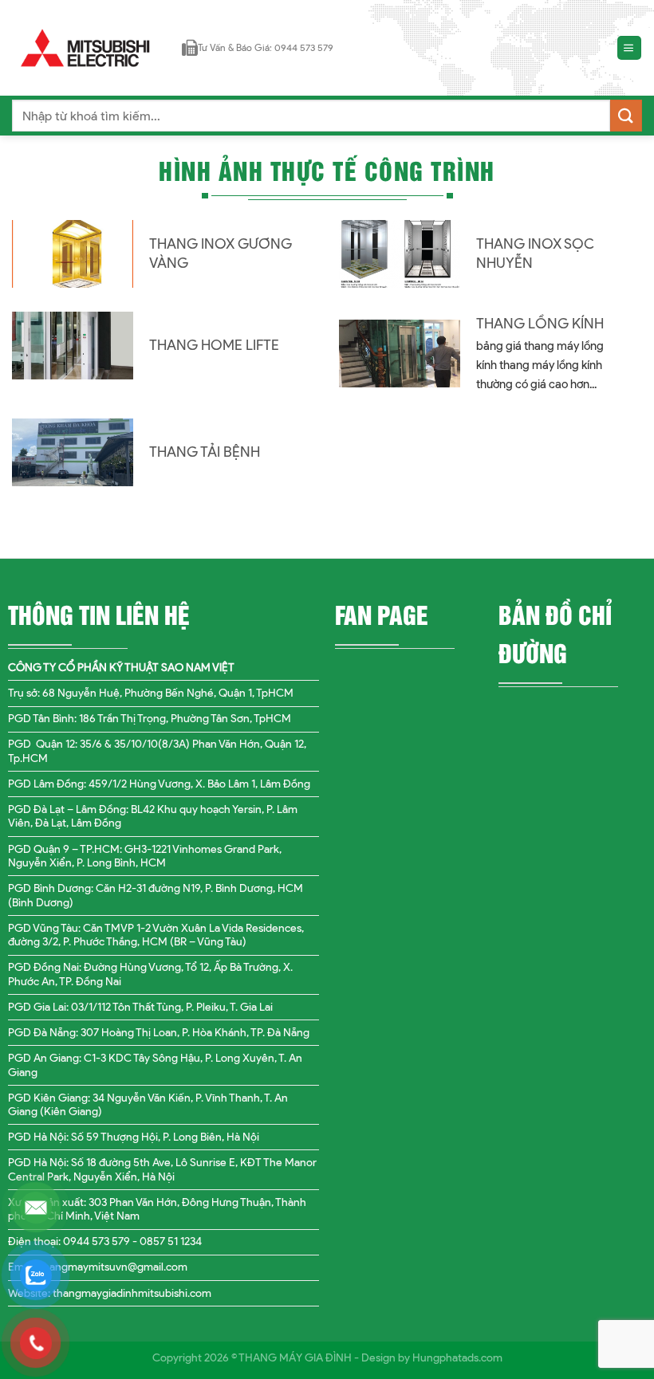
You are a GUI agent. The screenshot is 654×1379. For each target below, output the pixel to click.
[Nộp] (626, 115)
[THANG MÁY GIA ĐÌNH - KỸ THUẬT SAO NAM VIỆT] (85, 48)
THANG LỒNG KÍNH (540, 323)
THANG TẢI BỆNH (204, 452)
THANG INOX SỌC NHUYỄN (535, 253)
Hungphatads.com (457, 1357)
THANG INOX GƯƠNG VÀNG (220, 253)
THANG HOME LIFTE (214, 345)
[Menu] (629, 48)
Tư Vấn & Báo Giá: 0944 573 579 (265, 47)
